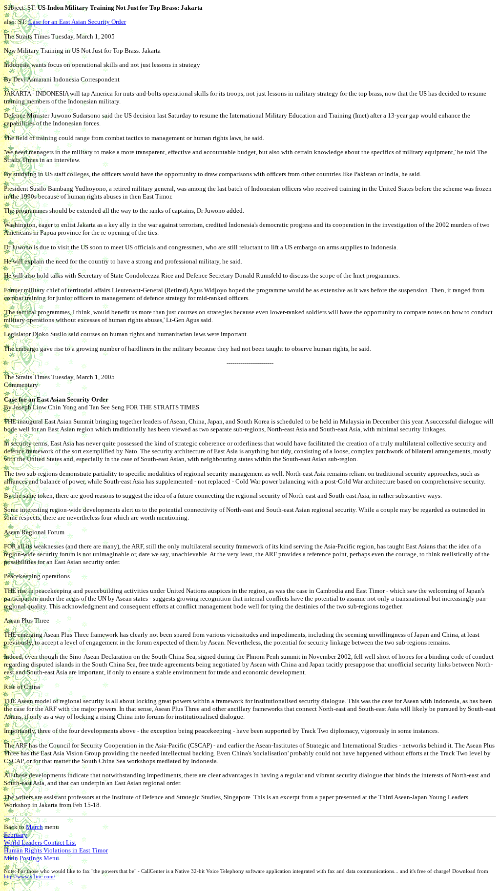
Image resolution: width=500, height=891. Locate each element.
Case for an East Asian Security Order (77, 21)
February (15, 834)
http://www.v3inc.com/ (29, 876)
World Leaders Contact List (40, 842)
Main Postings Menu (31, 858)
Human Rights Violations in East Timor (56, 850)
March (34, 826)
